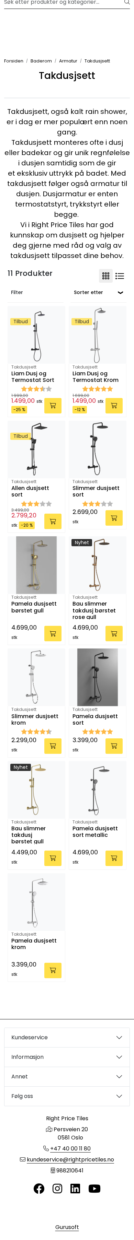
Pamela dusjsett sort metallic (95, 832)
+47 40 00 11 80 (70, 1149)
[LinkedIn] (75, 1189)
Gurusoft (67, 1227)
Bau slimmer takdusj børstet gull (28, 834)
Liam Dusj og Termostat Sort (32, 377)
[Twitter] (38, 1189)
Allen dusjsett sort (30, 492)
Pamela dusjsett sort (95, 720)
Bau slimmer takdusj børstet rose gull (94, 609)
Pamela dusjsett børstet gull (34, 607)
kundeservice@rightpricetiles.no (70, 1159)
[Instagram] (57, 1189)
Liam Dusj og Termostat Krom (95, 377)
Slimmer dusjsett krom (34, 720)
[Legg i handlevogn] (53, 405)
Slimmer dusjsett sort (96, 492)
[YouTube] (94, 1189)
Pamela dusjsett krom (34, 944)
